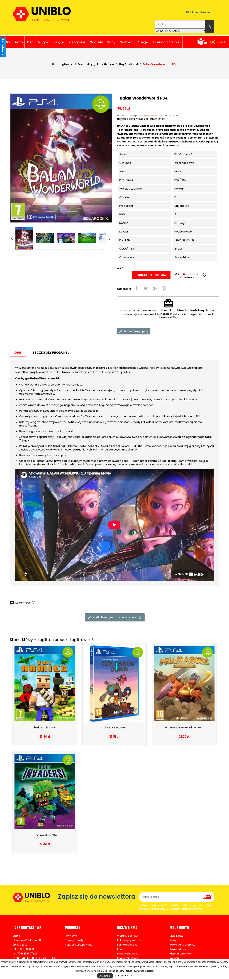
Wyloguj (174, 958)
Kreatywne (77, 42)
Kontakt (122, 949)
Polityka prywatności (130, 940)
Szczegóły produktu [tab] (51, 352)
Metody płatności (128, 953)
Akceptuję (105, 975)
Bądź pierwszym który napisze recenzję (117, 617)
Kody (111, 42)
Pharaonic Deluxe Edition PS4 (184, 727)
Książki (59, 42)
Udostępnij (136, 288)
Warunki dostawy (127, 935)
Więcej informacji (123, 975)
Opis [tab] (18, 352)
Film (30, 42)
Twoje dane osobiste (182, 944)
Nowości (126, 42)
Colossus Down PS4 (114, 727)
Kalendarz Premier (166, 42)
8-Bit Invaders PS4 (45, 835)
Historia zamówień (181, 953)
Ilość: (177, 273)
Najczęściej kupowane (78, 944)
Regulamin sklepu (128, 958)
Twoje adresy (178, 949)
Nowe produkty (74, 940)
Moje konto (176, 935)
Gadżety (96, 42)
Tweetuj (145, 288)
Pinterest (164, 288)
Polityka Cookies (127, 944)
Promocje (71, 935)
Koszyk (174, 940)
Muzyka (43, 42)
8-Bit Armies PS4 (45, 727)
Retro (18, 42)
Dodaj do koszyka (151, 275)
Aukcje (143, 42)
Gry (7, 42)
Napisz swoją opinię (136, 331)
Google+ (155, 288)
